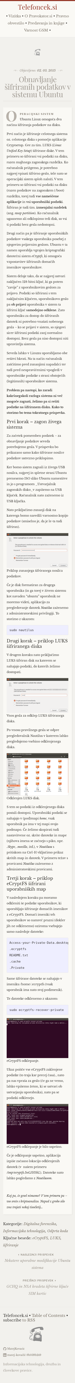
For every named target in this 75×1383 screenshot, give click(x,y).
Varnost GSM (36, 30)
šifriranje (11, 1245)
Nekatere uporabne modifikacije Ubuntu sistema (37, 1261)
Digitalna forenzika (40, 1224)
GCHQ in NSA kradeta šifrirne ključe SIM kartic (37, 1287)
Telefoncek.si (37, 6)
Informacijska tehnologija (24, 1231)
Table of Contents (48, 1315)
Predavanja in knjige (46, 23)
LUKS (55, 1238)
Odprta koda (57, 1231)
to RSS (28, 1320)
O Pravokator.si (38, 16)
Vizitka (15, 16)
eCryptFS (40, 1238)
